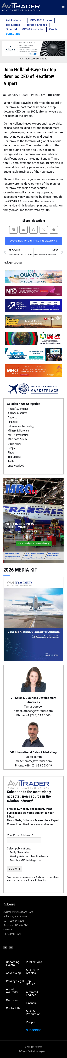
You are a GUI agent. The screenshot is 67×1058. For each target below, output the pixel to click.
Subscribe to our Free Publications (33, 241)
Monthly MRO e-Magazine (25, 860)
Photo (11, 452)
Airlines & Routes (17, 413)
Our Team (12, 1000)
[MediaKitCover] (33, 618)
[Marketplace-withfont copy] (33, 388)
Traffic (11, 461)
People (53, 29)
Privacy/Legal (14, 981)
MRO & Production (33, 29)
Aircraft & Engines (36, 24)
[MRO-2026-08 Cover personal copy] (33, 520)
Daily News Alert (19, 852)
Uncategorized (16, 465)
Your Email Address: (20, 835)
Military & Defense (18, 430)
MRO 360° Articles (41, 20)
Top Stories (13, 24)
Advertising (13, 973)
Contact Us (13, 1008)
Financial (11, 29)
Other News (14, 443)
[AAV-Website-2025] (33, 48)
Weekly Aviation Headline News (28, 856)
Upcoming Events (12, 963)
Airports (12, 417)
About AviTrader (12, 990)
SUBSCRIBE (13, 33)
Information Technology (21, 426)
